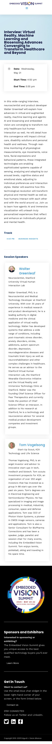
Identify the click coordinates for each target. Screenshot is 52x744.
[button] (12, 663)
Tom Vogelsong (32, 445)
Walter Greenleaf (27, 271)
